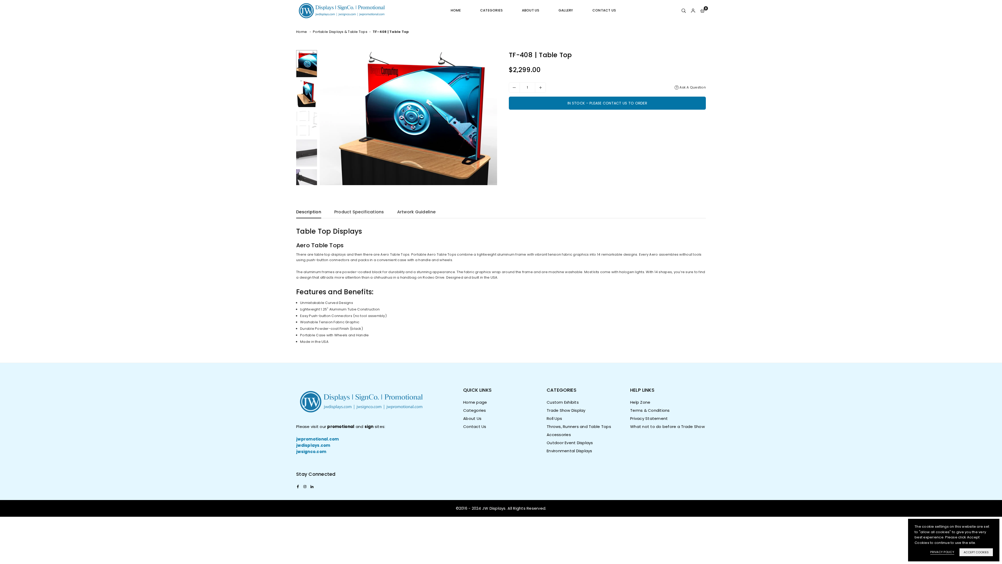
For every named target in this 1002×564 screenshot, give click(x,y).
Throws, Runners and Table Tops (579, 426)
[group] (408, 117)
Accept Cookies (976, 552)
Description (308, 212)
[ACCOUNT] (693, 10)
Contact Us (604, 10)
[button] (702, 10)
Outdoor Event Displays (570, 442)
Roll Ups (554, 418)
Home (456, 10)
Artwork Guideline (416, 212)
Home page (475, 402)
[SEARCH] (683, 10)
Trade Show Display (566, 410)
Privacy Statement (649, 418)
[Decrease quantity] (514, 87)
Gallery (565, 10)
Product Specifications (359, 212)
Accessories (559, 434)
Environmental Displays (569, 451)
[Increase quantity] (540, 87)
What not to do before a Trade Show (667, 426)
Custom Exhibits (563, 402)
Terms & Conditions (650, 410)
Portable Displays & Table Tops (340, 31)
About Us (530, 10)
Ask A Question (692, 87)
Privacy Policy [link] (942, 552)
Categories (491, 10)
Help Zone (640, 402)
